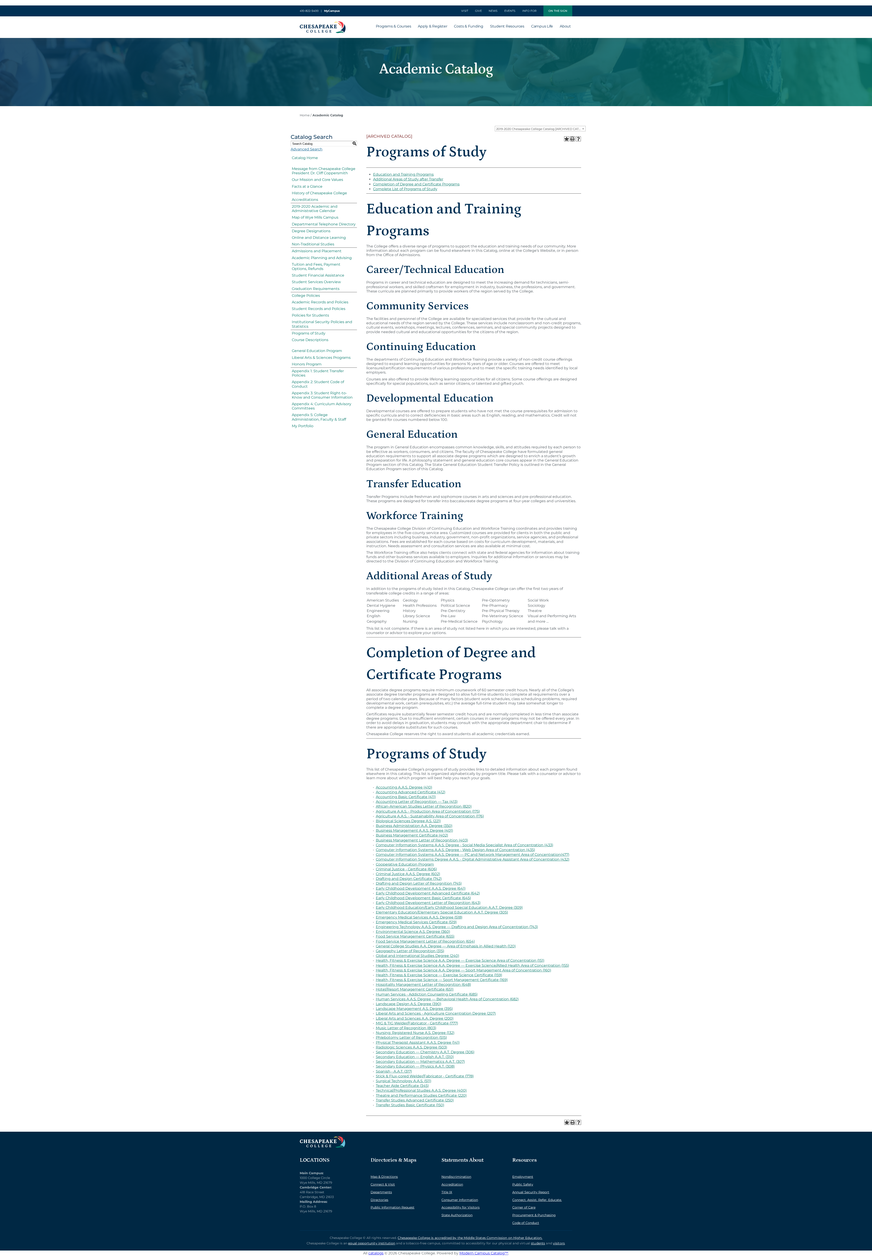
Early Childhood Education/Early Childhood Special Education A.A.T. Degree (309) (449, 907)
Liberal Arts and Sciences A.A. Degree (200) (414, 1018)
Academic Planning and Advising (322, 258)
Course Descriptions (310, 340)
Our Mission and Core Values (317, 179)
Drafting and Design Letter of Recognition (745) (419, 883)
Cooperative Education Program (405, 864)
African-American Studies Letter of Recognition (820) (424, 806)
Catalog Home (305, 158)
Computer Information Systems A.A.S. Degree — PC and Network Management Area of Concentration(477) (472, 854)
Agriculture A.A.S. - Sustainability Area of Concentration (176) (430, 816)
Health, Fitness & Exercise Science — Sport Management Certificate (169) (442, 980)
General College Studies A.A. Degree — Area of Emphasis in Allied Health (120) (446, 946)
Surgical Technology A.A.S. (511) (403, 1081)
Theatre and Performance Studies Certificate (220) (421, 1095)
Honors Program (307, 364)
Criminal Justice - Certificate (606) (406, 869)
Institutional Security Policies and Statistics (322, 324)
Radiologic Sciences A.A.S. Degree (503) (411, 1047)
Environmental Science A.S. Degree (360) (413, 931)
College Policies (306, 295)
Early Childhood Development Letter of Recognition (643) (428, 903)
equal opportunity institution (371, 1243)
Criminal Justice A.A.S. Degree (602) (408, 874)
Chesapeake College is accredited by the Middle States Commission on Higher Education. (470, 1238)
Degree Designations (311, 231)
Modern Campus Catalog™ (483, 1253)
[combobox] (540, 128)
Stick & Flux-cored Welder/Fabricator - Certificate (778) (425, 1076)
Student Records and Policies (318, 309)
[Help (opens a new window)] (578, 138)
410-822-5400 (309, 10)
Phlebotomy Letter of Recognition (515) (411, 1037)
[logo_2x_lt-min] (322, 1138)
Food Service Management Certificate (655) (415, 936)
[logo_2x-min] (323, 23)
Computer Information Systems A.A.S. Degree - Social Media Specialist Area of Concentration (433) (464, 845)
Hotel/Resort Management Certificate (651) (414, 989)
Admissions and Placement (317, 251)
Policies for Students (310, 315)
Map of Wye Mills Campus (315, 217)
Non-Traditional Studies (313, 244)
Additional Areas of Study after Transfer (408, 179)
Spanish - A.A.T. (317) (394, 1071)
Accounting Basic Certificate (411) (406, 797)
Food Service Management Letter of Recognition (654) (425, 941)
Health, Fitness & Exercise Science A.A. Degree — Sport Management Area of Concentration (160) (463, 970)
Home (305, 115)
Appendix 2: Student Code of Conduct (318, 384)
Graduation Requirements (315, 289)
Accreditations (305, 199)
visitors (559, 1243)
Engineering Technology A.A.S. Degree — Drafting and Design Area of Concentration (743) (457, 927)
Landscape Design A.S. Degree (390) (408, 1004)
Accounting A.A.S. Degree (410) (404, 787)
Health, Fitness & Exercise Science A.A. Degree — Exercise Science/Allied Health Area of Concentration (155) (472, 965)
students (538, 1243)
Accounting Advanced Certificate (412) (410, 792)
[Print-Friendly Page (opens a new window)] (572, 138)
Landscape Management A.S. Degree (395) (414, 1008)
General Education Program (317, 351)
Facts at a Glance (307, 186)
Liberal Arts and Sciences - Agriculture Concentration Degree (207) (436, 1013)
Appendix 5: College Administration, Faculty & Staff (319, 417)
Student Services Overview (316, 282)
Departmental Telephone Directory (324, 224)
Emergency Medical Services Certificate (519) (416, 922)
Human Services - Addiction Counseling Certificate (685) (427, 994)
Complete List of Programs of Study (405, 189)
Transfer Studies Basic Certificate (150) (410, 1105)
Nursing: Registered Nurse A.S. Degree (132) (415, 1033)
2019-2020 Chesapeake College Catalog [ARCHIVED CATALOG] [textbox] (540, 129)
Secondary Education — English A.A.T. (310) (415, 1057)
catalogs (376, 1253)
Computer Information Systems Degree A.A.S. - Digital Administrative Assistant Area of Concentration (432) (472, 859)
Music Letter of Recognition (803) (406, 1028)
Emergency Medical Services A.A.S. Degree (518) (419, 917)
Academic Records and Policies (320, 302)
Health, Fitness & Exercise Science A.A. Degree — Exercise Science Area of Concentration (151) (460, 960)
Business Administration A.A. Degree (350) (414, 826)
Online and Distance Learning (319, 237)
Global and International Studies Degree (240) (417, 956)
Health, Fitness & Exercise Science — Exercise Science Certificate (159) (439, 975)
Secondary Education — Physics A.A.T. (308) (415, 1066)
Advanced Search (306, 149)
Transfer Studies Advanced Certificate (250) (415, 1100)
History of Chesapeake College (319, 193)
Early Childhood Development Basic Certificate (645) (423, 898)
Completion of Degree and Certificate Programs (416, 184)
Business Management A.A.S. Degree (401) (414, 830)
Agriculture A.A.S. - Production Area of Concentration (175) (428, 811)
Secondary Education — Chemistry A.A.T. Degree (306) (425, 1052)
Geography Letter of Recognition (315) (410, 951)
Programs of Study (308, 333)
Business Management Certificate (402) (412, 835)
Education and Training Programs (403, 174)
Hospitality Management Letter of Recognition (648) (423, 984)
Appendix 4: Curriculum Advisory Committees (321, 406)
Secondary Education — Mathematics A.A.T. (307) (420, 1061)
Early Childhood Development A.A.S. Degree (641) (421, 888)
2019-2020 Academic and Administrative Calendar (314, 208)
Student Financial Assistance (318, 275)
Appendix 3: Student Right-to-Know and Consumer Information (322, 395)
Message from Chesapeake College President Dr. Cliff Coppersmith (323, 171)
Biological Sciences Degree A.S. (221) (408, 821)
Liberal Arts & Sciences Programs (321, 357)
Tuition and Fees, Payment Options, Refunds (316, 266)
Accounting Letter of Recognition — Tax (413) (417, 801)
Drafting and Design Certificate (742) (409, 878)
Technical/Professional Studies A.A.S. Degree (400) (421, 1090)
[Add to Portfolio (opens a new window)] (566, 138)
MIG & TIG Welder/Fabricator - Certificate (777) (417, 1023)
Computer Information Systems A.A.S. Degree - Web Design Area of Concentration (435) (455, 850)
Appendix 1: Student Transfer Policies (318, 373)
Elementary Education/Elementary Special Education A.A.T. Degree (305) (442, 912)
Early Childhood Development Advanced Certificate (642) (428, 893)
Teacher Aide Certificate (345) (402, 1086)
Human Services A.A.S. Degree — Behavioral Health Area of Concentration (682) (447, 999)
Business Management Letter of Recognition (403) (422, 840)
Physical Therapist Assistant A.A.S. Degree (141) (418, 1042)
